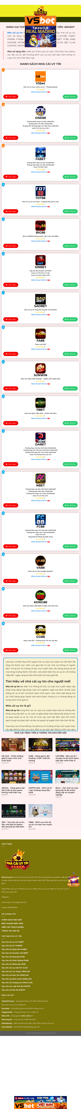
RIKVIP (22, 990)
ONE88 (19, 946)
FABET (21, 942)
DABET (24, 949)
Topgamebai (7, 1012)
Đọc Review (71, 97)
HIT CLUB (23, 968)
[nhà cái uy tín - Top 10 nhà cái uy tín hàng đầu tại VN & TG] (40, 11)
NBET (25, 953)
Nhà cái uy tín (14, 32)
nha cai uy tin (10, 1005)
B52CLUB (24, 975)
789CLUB (26, 971)
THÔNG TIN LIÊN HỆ (10, 931)
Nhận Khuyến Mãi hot (39, 92)
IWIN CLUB (27, 983)
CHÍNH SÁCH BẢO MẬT (12, 920)
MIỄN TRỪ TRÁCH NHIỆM (13, 927)
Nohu (4, 1016)
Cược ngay (11, 97)
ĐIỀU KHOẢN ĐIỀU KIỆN (12, 923)
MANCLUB (27, 979)
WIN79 (27, 986)
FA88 (23, 964)
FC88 (22, 957)
